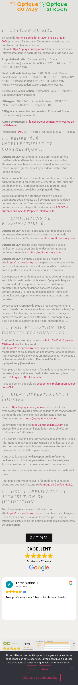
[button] (39, 19)
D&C (20, 131)
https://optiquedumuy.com (28, 49)
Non (45, 669)
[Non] (72, 667)
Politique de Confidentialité (25, 377)
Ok (32, 669)
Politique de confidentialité (39, 677)
